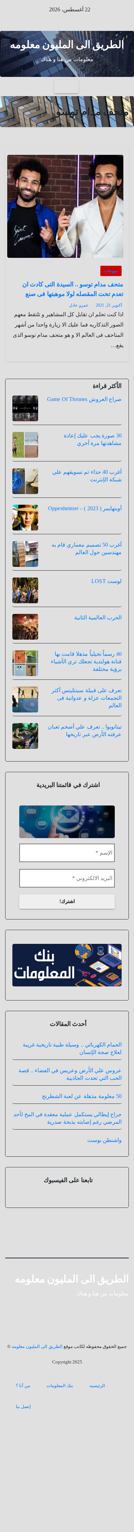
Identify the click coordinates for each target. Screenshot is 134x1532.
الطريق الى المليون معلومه (67, 44)
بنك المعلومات (59, 1385)
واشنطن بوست (104, 1140)
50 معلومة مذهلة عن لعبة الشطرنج (82, 1096)
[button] (10, 86)
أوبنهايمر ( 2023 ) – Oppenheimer (85, 508)
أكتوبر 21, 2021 (109, 305)
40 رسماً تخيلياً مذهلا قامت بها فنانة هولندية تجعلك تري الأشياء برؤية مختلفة (86, 661)
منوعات (111, 270)
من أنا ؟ (23, 1385)
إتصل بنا (23, 1406)
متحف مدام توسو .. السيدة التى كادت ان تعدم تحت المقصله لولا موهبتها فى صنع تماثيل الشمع (72, 294)
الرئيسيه (97, 1385)
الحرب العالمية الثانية (98, 617)
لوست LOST (106, 581)
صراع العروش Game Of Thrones (84, 399)
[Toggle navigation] (66, 86)
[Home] (123, 87)
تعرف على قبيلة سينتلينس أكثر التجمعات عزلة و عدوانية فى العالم (87, 697)
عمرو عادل (78, 305)
